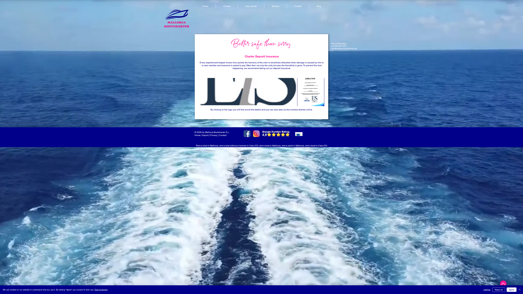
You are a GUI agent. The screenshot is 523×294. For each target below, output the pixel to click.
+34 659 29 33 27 (338, 46)
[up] (503, 283)
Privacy (213, 135)
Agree (511, 289)
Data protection (101, 289)
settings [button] (487, 289)
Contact (223, 135)
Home (197, 135)
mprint (206, 135)
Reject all (499, 289)
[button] (227, 6)
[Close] (519, 289)
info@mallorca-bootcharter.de (344, 48)
